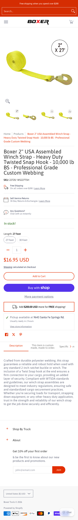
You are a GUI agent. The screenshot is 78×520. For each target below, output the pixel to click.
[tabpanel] (39, 380)
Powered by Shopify (13, 508)
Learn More (39, 188)
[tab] (16, 346)
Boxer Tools (9, 502)
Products (19, 133)
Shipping (8, 267)
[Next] (72, 70)
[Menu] (6, 22)
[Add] (25, 250)
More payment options (39, 296)
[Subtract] (8, 250)
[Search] (73, 11)
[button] (71, 22)
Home (7, 133)
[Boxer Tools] (38, 21)
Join (58, 469)
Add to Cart (39, 276)
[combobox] (36, 11)
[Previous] (6, 70)
